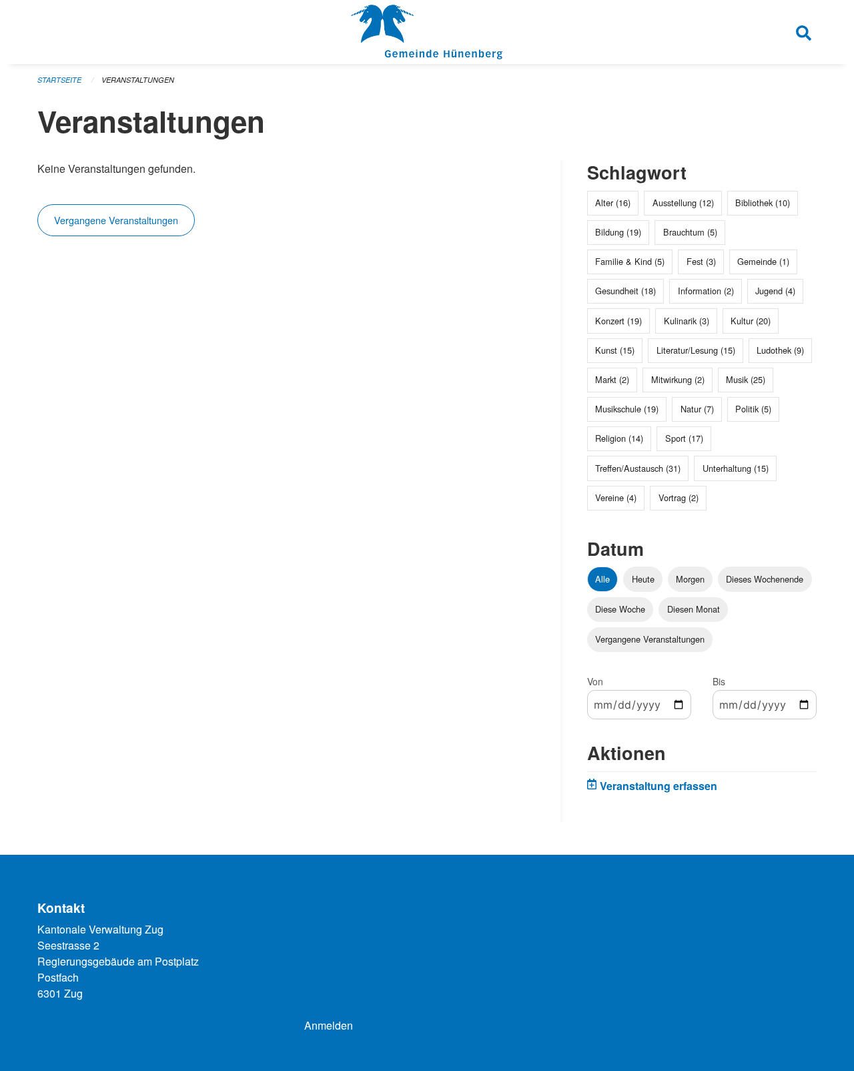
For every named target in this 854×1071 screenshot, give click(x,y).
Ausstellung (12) (683, 202)
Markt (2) (612, 379)
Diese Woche (620, 609)
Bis (719, 681)
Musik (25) (745, 379)
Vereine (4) (615, 497)
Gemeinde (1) (763, 261)
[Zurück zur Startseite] (427, 32)
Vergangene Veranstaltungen (116, 220)
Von (595, 681)
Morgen (690, 579)
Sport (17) (684, 438)
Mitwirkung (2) (678, 379)
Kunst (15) (614, 350)
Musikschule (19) (627, 408)
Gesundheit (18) (625, 290)
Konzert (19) (618, 320)
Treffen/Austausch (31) (638, 468)
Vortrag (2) (679, 497)
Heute (643, 579)
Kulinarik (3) (686, 320)
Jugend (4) (775, 290)
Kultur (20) (751, 320)
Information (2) (706, 290)
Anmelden (328, 1025)
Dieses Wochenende (764, 579)
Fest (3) (701, 261)
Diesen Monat (693, 609)
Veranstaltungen (137, 80)
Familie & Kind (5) (630, 261)
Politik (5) (753, 408)
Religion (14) (619, 438)
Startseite (59, 80)
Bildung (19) (618, 232)
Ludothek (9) (780, 350)
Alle (602, 579)
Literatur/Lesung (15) (696, 350)
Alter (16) (612, 202)
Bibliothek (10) (762, 202)
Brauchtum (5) (690, 232)
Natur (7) (697, 408)
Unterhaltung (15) (736, 468)
